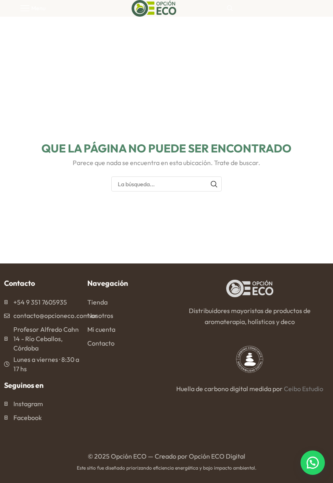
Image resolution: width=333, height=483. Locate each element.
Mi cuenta (101, 329)
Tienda (97, 302)
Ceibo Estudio (303, 389)
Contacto (101, 343)
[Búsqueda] (214, 183)
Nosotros (100, 315)
